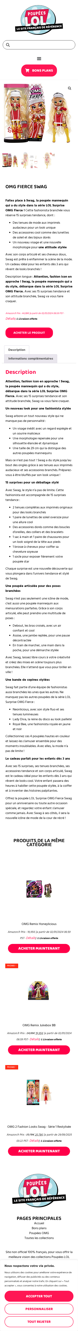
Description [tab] (16, 350)
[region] (39, 1295)
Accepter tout (39, 1296)
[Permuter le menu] (39, 58)
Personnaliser (39, 1309)
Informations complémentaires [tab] (30, 358)
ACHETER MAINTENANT (39, 948)
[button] (69, 88)
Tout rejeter (39, 1322)
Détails (10, 318)
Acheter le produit (29, 332)
